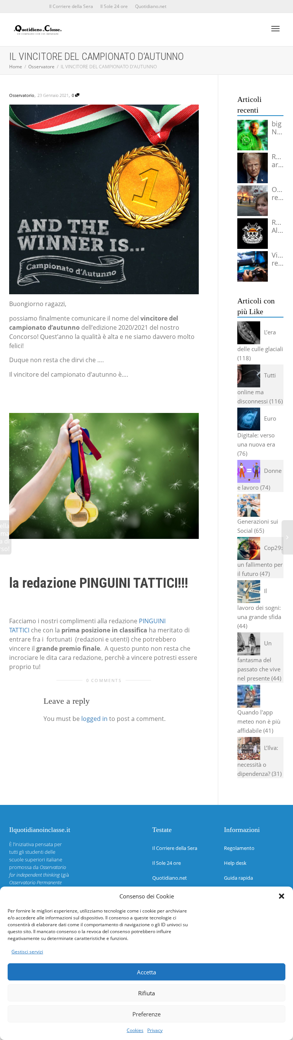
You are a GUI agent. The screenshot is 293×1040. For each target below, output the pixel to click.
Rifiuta (146, 993)
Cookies (135, 1030)
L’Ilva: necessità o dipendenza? (257, 760)
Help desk (235, 862)
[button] (281, 896)
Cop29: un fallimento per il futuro (260, 560)
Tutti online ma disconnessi (256, 388)
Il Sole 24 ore (114, 6)
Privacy (155, 1030)
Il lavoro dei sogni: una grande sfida (259, 604)
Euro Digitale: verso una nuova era (256, 431)
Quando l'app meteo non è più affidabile (258, 721)
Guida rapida (238, 877)
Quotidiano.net (150, 6)
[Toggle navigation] (275, 28)
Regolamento (239, 848)
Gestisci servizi (27, 951)
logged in (94, 718)
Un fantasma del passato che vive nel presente (258, 660)
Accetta (146, 972)
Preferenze (146, 1014)
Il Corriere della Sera (71, 6)
